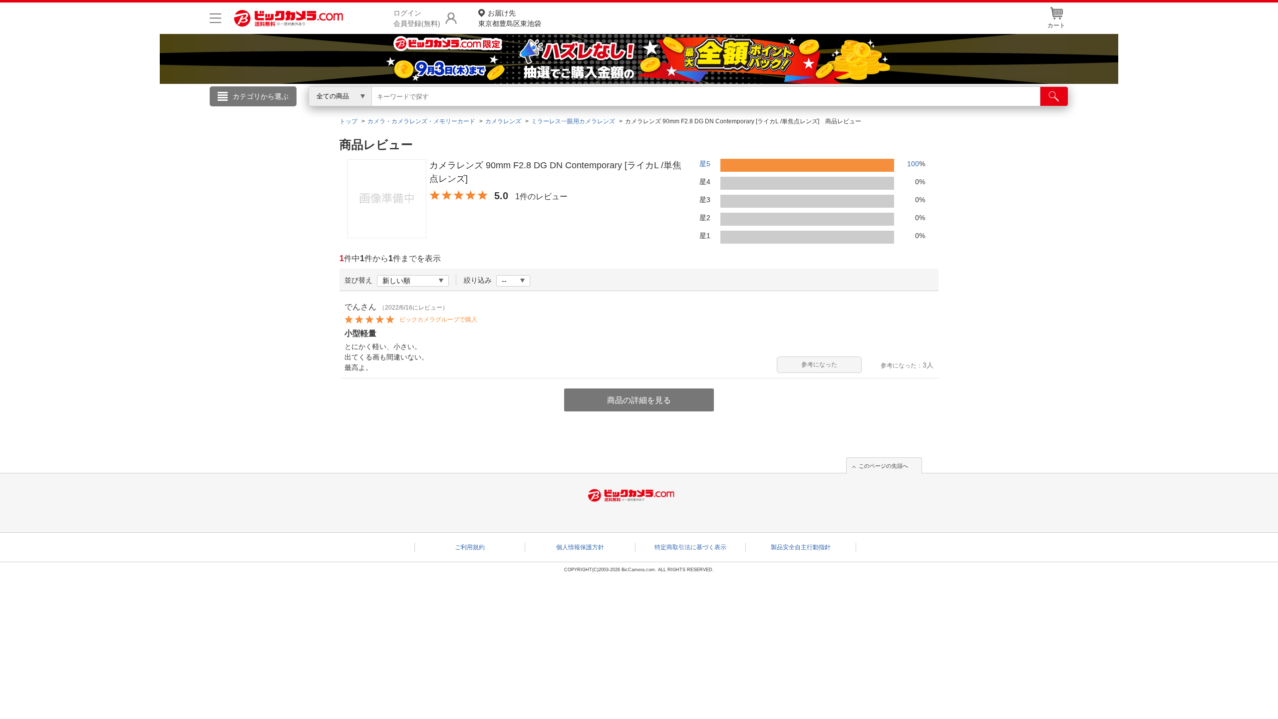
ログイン (424, 113)
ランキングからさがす (599, 110)
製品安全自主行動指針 (801, 547)
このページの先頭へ (883, 466)
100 (913, 164)
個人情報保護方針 (580, 547)
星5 (704, 164)
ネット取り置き (768, 110)
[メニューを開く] (215, 18)
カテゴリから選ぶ (261, 96)
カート (1056, 25)
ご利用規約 (470, 547)
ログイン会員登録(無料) (416, 18)
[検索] (1054, 96)
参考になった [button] (819, 364)
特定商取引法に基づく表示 (690, 547)
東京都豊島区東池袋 (509, 18)
